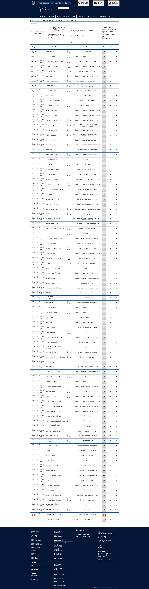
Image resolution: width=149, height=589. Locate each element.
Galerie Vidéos (34, 558)
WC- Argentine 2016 (58, 553)
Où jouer (66, 16)
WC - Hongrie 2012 (58, 554)
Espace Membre (59, 574)
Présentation (34, 553)
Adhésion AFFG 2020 (35, 538)
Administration (97, 587)
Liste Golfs (56, 567)
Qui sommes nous (35, 531)
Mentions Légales (104, 560)
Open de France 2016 (58, 534)
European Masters (57, 535)
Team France (92, 16)
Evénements (81, 16)
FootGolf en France (83, 536)
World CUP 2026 (81, 529)
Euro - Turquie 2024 (58, 545)
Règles (32, 554)
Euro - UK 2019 (57, 549)
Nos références (57, 569)
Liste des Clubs (34, 575)
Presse (56, 3)
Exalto (115, 587)
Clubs (73, 16)
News (58, 16)
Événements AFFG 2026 (59, 531)
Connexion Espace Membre (45, 3)
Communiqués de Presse (36, 544)
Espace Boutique (60, 585)
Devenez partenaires (35, 542)
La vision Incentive (57, 564)
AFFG (36, 16)
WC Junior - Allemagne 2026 (60, 542)
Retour (34, 24)
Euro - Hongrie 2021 (58, 548)
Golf (52, 3)
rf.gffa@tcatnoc (101, 541)
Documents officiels (35, 547)
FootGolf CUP (34, 536)
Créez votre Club (35, 576)
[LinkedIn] (42, 11)
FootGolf (43, 16)
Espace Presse (59, 581)
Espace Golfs (58, 578)
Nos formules (56, 565)
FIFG (32, 532)
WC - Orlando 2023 (58, 546)
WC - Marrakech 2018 (58, 550)
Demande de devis (58, 571)
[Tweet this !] (41, 9)
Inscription (102, 16)
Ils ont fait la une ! (35, 579)
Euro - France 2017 (58, 552)
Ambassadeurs (34, 534)
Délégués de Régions (36, 540)
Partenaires (33, 539)
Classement (33, 578)
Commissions (34, 545)
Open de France (57, 532)
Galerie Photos (34, 557)
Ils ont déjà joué (34, 556)
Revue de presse (35, 543)
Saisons (51, 16)
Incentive (111, 16)
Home (31, 16)
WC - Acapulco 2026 (58, 544)
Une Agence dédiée (58, 568)
